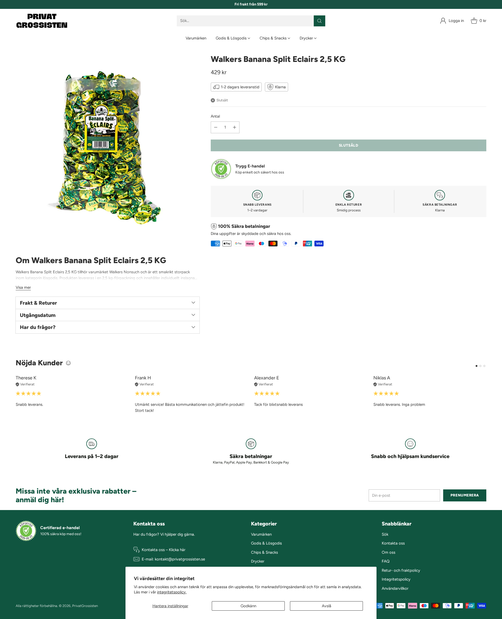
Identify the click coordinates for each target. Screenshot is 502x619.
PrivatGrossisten (85, 606)
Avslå (326, 606)
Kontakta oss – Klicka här (163, 549)
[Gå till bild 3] (484, 366)
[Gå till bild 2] (480, 366)
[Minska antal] (215, 127)
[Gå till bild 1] (476, 366)
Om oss (388, 552)
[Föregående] (15, 394)
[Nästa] (486, 394)
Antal (215, 116)
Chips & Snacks (264, 552)
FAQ (386, 561)
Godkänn (248, 606)
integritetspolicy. (171, 592)
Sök (385, 534)
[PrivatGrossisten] (42, 20)
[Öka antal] (234, 127)
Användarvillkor (395, 588)
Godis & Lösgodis (266, 543)
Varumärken (261, 534)
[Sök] (319, 20)
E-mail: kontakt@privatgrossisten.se (173, 559)
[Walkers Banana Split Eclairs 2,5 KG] (107, 146)
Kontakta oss (393, 543)
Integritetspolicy (396, 579)
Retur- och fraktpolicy (401, 570)
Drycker (257, 561)
